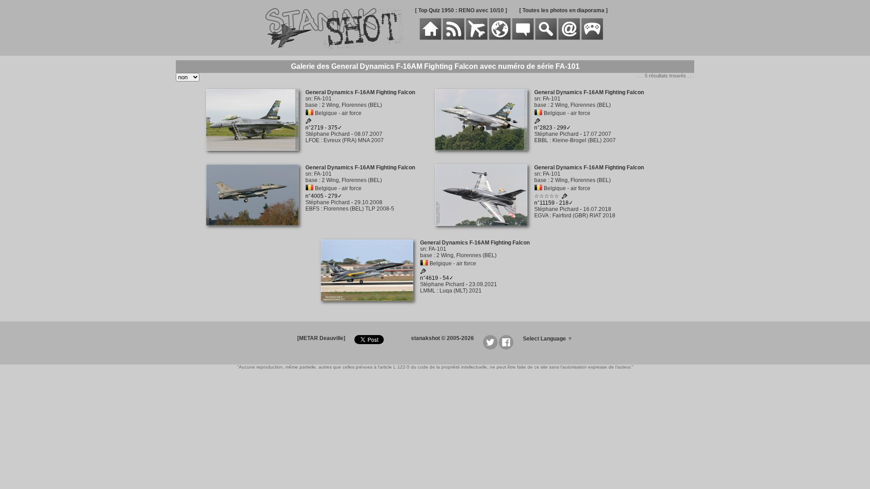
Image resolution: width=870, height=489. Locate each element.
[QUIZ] (592, 38)
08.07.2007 (368, 134)
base (311, 105)
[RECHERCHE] (546, 38)
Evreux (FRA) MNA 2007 (354, 140)
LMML (427, 291)
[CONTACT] (569, 38)
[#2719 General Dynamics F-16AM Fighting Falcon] (255, 156)
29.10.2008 (368, 202)
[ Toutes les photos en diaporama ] (563, 10)
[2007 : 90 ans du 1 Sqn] (308, 122)
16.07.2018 (597, 209)
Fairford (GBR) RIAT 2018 (583, 215)
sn (308, 99)
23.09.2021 (483, 284)
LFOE (312, 140)
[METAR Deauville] (321, 338)
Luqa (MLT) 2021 (461, 291)
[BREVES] (453, 38)
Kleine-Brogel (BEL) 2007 (584, 140)
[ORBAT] (477, 38)
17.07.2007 (597, 134)
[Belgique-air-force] (309, 113)
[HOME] (430, 38)
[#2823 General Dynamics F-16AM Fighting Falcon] (484, 155)
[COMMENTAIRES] (523, 38)
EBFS (312, 209)
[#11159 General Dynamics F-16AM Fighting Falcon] (484, 231)
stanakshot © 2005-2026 (442, 338)
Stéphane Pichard (327, 134)
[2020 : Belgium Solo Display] (423, 272)
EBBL (541, 140)
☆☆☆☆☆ (546, 196)
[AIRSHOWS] (500, 38)
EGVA (541, 215)
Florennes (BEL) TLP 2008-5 (359, 209)
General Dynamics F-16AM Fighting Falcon (360, 92)
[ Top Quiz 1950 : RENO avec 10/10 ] (461, 10)
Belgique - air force (338, 113)
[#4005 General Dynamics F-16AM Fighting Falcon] (255, 230)
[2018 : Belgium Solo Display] (564, 197)
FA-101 (323, 99)
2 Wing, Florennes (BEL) (352, 105)
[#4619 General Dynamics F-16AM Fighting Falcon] (370, 306)
